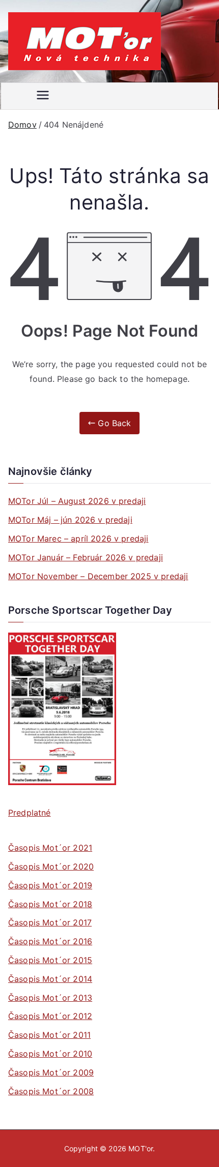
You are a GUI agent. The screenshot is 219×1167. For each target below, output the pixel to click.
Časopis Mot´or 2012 (50, 1016)
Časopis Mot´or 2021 (50, 848)
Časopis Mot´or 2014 (50, 979)
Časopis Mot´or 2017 (50, 922)
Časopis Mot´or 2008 (51, 1091)
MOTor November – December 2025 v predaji (98, 576)
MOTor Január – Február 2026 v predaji (85, 557)
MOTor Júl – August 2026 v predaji (77, 501)
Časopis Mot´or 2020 (51, 866)
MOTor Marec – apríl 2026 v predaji (78, 538)
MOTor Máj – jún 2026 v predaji (70, 520)
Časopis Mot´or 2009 (51, 1072)
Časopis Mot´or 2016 (50, 941)
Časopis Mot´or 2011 (49, 1035)
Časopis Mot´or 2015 (50, 960)
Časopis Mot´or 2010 (50, 1054)
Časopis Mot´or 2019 (50, 885)
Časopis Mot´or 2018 (50, 904)
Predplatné (29, 812)
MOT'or (140, 1148)
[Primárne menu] (43, 96)
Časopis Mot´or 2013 (50, 998)
